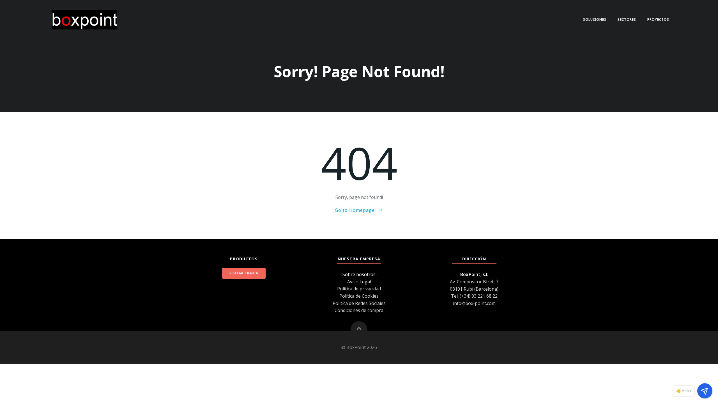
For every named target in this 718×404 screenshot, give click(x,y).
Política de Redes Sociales (359, 303)
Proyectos (658, 19)
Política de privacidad (359, 289)
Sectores (627, 19)
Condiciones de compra (359, 310)
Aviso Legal (359, 282)
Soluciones (594, 19)
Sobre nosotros (359, 274)
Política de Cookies (359, 296)
